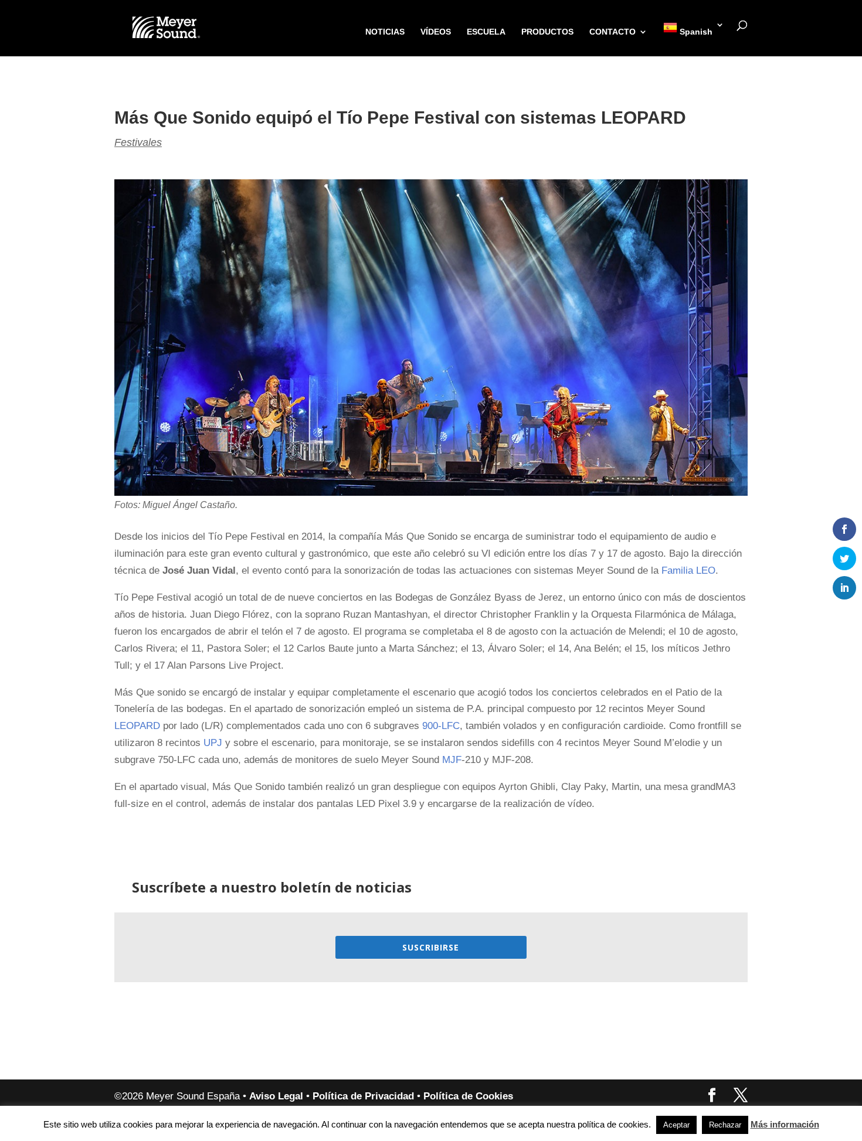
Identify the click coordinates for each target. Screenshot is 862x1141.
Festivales (138, 142)
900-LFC (441, 725)
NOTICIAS (385, 32)
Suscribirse (430, 947)
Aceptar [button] (676, 1124)
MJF (451, 759)
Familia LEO (688, 570)
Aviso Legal (276, 1096)
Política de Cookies (468, 1096)
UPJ (212, 742)
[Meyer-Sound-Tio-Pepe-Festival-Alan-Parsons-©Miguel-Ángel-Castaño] (431, 495)
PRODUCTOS (547, 32)
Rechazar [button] (725, 1124)
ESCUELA (486, 32)
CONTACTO (612, 32)
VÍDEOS (435, 32)
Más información (785, 1124)
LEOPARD (137, 725)
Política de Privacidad (363, 1096)
